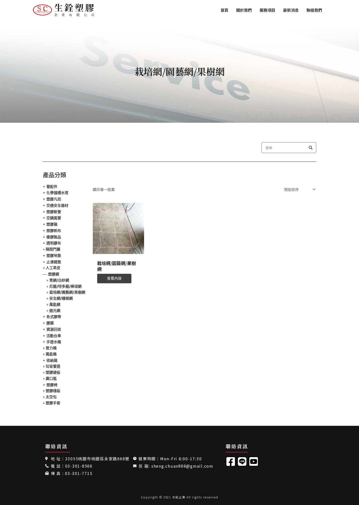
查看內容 (114, 278)
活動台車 (53, 335)
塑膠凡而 (53, 199)
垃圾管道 (53, 366)
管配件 (51, 186)
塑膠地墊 (53, 255)
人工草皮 (53, 267)
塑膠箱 (51, 224)
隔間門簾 (53, 249)
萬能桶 (51, 354)
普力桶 (51, 348)
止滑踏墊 (53, 262)
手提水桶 (53, 342)
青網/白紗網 (59, 280)
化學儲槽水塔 (57, 192)
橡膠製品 (53, 237)
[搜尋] (310, 148)
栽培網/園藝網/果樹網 (67, 292)
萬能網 (54, 304)
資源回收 (53, 329)
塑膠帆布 (53, 230)
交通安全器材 (57, 205)
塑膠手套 (53, 403)
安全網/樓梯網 (61, 298)
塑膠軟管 (53, 211)
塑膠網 (53, 274)
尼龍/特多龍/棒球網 (65, 286)
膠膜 (50, 323)
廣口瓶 (51, 378)
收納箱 (51, 360)
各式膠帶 (53, 316)
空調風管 (53, 218)
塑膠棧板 (53, 390)
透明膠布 (53, 243)
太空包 (51, 397)
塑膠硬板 (53, 372)
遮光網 (54, 310)
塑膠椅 (51, 385)
